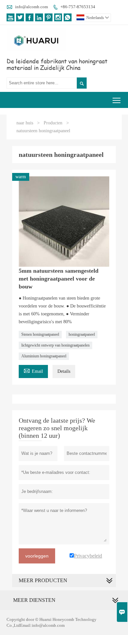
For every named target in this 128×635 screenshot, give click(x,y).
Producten (53, 122)
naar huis (24, 122)
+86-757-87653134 (77, 6)
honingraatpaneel (82, 334)
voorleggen (37, 556)
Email (33, 370)
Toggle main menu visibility (116, 100)
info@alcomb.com (31, 6)
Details (63, 371)
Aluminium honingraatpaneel (43, 356)
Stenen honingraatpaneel (40, 334)
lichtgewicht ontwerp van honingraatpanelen (55, 345)
